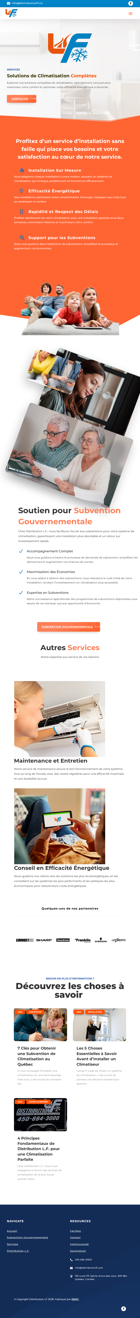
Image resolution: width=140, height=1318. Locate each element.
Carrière (75, 1230)
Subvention (35, 1012)
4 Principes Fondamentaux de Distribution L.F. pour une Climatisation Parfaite (39, 1149)
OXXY (75, 1299)
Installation (95, 1012)
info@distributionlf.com (89, 1267)
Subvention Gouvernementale (67, 626)
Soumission (78, 1250)
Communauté (79, 1244)
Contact (75, 1237)
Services (12, 1244)
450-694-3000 (83, 1259)
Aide (20, 1012)
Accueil (12, 1230)
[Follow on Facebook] (130, 3)
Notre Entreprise (38, 1102)
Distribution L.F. (18, 1250)
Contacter (19, 98)
